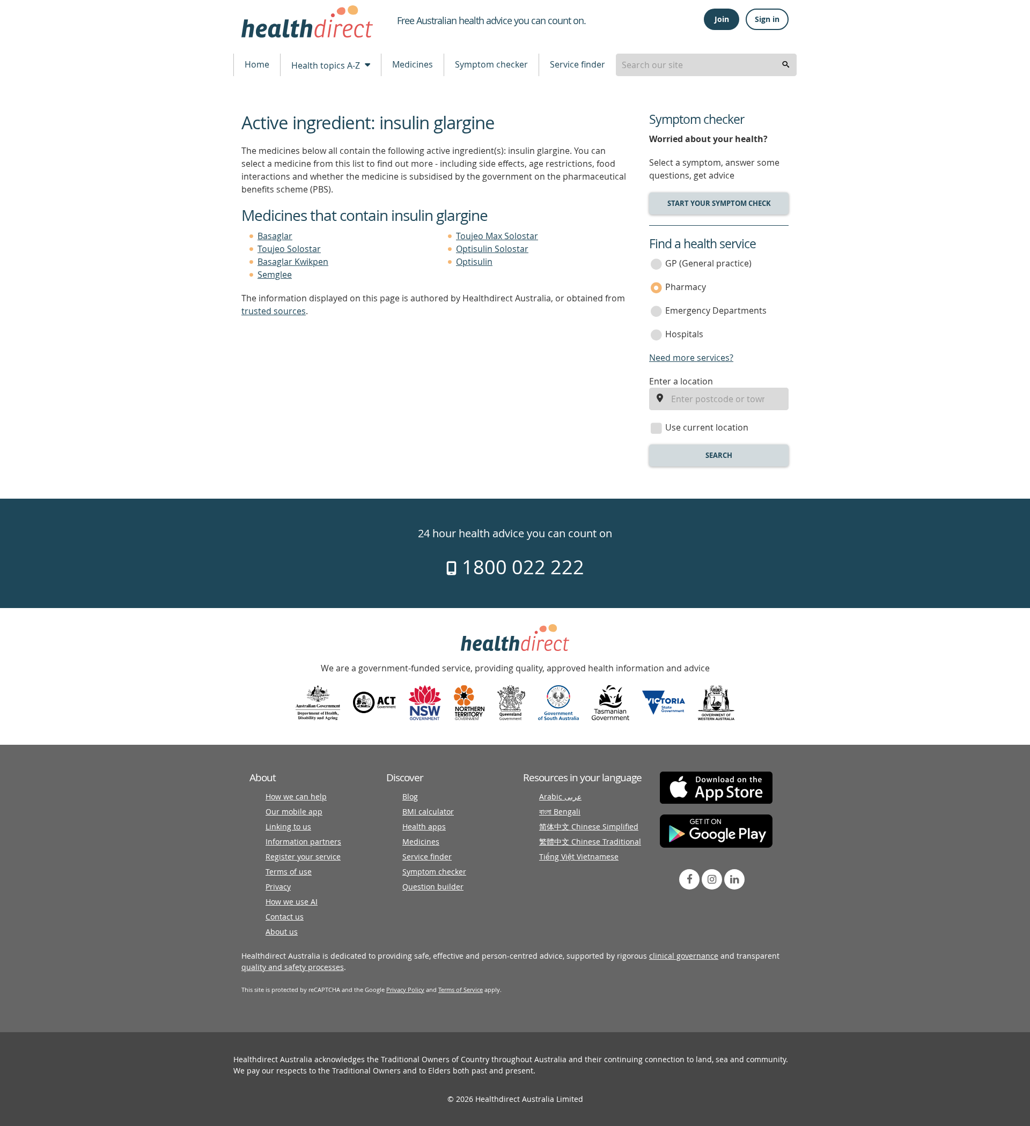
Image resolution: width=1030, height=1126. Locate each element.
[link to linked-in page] (734, 879)
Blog (410, 796)
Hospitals (684, 334)
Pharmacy (685, 287)
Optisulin (474, 262)
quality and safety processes (292, 967)
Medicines (412, 64)
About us (282, 932)
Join (722, 19)
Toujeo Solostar (289, 249)
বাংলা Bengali (559, 811)
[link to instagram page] (712, 879)
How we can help (296, 796)
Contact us (285, 917)
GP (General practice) (708, 263)
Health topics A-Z (326, 65)
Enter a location (681, 381)
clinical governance (683, 956)
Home (257, 64)
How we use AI (292, 902)
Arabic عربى (560, 796)
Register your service (303, 856)
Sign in (767, 19)
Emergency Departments (716, 310)
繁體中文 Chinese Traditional (590, 841)
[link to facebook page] (689, 879)
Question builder (433, 886)
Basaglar (275, 236)
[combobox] (706, 65)
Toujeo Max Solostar (497, 236)
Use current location (706, 427)
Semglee (275, 274)
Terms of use (289, 871)
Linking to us (288, 826)
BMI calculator (428, 811)
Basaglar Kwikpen (293, 262)
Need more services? (691, 358)
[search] (786, 65)
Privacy (278, 886)
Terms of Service (460, 990)
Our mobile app (294, 811)
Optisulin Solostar (492, 249)
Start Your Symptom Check (719, 203)
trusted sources (273, 311)
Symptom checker (491, 64)
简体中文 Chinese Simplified (588, 826)
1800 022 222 (520, 567)
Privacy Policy (405, 990)
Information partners (303, 841)
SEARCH (718, 455)
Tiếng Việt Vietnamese (579, 856)
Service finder (577, 64)
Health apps (424, 826)
